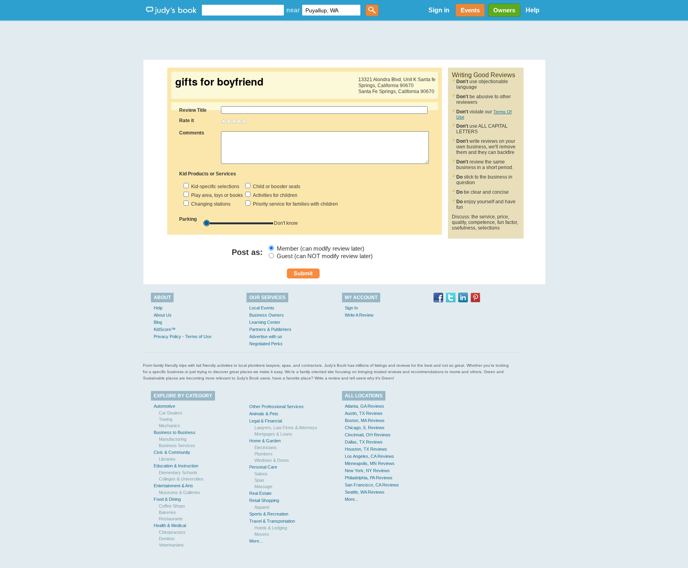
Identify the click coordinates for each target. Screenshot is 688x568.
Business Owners (266, 315)
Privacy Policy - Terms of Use (182, 336)
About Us (163, 315)
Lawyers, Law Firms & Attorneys (285, 427)
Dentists (167, 538)
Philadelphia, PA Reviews (369, 477)
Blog (158, 322)
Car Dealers (170, 412)
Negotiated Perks (266, 343)
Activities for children (273, 195)
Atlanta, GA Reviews (364, 406)
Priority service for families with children (294, 204)
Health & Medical (170, 525)
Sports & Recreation (268, 514)
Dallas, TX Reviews (364, 442)
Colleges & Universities (181, 479)
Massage (263, 486)
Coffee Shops (172, 506)
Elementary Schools (178, 472)
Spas (259, 480)
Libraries (167, 459)
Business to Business (174, 432)
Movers (261, 534)
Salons (261, 473)
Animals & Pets (263, 413)
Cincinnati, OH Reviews (368, 434)
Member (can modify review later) (320, 248)
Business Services (177, 445)
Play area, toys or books (216, 195)
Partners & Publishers (270, 329)
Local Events (261, 307)
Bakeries (167, 512)
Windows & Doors (271, 460)
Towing (165, 419)
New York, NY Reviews (367, 470)
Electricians (265, 447)
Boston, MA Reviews (365, 420)
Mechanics (169, 425)
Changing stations (210, 204)
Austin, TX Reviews (364, 413)
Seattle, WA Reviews (365, 492)
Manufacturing (172, 439)
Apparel (261, 507)
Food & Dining (167, 499)
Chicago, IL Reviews (365, 427)
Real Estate (260, 493)
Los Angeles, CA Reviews (369, 456)
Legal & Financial (265, 420)
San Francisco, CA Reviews (372, 484)
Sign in (439, 10)
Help (532, 10)
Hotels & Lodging (270, 527)
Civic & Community (172, 452)
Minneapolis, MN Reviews (370, 463)
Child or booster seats (275, 186)
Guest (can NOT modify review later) (325, 256)
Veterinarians (171, 545)
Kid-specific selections (214, 186)
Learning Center (264, 322)
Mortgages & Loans (273, 434)
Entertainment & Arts (173, 485)
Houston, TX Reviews (366, 449)
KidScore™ (165, 329)
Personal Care (263, 467)
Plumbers (263, 453)
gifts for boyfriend (219, 82)
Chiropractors (172, 532)
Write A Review (359, 315)
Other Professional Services (276, 406)
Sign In (351, 307)
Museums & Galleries (179, 492)
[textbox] (243, 10)
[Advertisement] (344, 40)
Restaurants (171, 518)
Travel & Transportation (272, 521)
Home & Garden (265, 440)
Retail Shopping (264, 500)
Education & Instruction (176, 465)
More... (256, 541)
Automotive (164, 406)
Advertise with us (265, 336)
